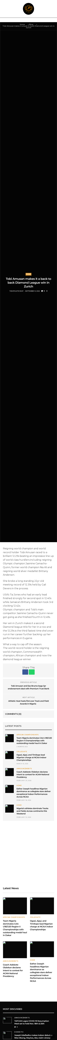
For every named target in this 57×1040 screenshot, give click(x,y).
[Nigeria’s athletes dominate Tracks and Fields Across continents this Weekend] (9, 809)
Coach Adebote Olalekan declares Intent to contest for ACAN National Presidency (33, 774)
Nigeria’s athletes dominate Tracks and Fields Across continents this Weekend (32, 811)
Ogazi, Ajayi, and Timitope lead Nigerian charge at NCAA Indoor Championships (31, 757)
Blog (31, 24)
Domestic (18, 1032)
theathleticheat (16, 291)
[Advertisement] (28, 853)
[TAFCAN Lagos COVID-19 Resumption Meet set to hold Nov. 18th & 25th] (7, 1020)
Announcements (24, 768)
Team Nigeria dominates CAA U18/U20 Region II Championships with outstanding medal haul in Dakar (34, 740)
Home (22, 24)
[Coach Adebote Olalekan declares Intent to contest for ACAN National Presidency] (9, 772)
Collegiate (22, 751)
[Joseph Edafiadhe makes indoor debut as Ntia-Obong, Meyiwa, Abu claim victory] (7, 1035)
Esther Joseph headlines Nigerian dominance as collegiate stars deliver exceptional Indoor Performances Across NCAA (41, 972)
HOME (28, 274)
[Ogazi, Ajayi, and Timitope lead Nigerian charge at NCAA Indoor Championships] (9, 755)
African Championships (28, 735)
